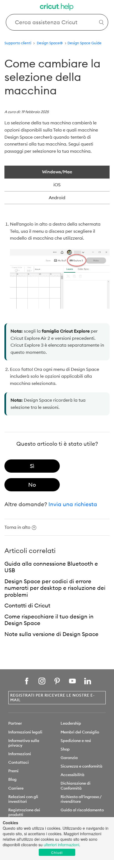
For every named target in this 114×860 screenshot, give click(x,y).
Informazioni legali (25, 732)
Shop (65, 749)
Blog (12, 779)
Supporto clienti (17, 43)
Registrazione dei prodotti (24, 812)
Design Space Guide (85, 43)
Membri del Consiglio (80, 732)
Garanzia (69, 757)
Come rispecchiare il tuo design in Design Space (49, 620)
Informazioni (19, 753)
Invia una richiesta (72, 504)
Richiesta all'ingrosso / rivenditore (81, 799)
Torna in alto (17, 527)
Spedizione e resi (76, 740)
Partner (15, 723)
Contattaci (18, 762)
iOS (57, 184)
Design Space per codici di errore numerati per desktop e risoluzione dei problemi (54, 588)
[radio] (32, 466)
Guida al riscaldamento (82, 809)
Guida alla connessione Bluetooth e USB (51, 567)
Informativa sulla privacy (23, 743)
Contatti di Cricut (27, 605)
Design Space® (50, 43)
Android (57, 197)
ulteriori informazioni (61, 844)
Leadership (71, 723)
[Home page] (57, 7)
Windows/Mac (57, 171)
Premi (13, 770)
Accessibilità (72, 774)
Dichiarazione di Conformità (75, 785)
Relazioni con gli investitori (23, 799)
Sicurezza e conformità (81, 766)
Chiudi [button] (57, 852)
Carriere (16, 788)
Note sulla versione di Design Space (51, 634)
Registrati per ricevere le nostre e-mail (52, 697)
